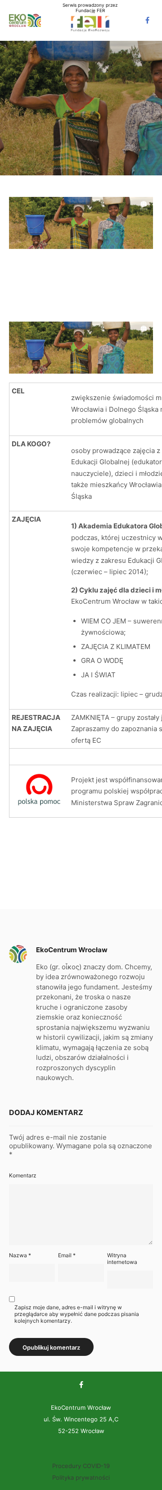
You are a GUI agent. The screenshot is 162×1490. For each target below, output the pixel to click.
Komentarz (22, 1175)
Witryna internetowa (122, 1258)
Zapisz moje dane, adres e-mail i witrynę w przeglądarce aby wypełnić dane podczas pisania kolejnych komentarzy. (76, 1314)
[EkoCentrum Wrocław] (25, 20)
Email (67, 1255)
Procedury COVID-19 (81, 1465)
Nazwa (20, 1255)
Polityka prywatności (81, 1477)
